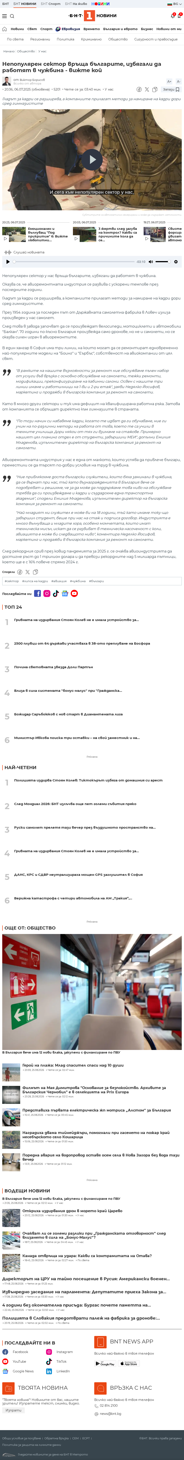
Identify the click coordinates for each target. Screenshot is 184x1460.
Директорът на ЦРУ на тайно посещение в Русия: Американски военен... (86, 1278)
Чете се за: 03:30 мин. (40, 1297)
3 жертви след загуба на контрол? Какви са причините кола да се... (118, 234)
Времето (91, 29)
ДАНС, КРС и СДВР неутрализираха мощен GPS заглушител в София (78, 874)
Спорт (46, 29)
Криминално (91, 39)
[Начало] (4, 28)
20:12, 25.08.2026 (34, 1215)
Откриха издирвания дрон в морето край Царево (72, 1211)
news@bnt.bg (110, 1414)
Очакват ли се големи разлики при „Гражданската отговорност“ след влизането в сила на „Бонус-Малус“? (94, 1235)
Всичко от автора (27, 83)
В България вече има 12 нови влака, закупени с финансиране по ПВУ (61, 1052)
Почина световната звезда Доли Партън (53, 667)
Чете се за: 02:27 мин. (60, 1260)
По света (15, 39)
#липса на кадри (35, 581)
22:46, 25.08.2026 (14, 1310)
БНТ (5, 4)
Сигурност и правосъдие (156, 39)
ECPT (86, 1438)
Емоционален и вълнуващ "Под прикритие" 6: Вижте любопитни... (48, 234)
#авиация (59, 581)
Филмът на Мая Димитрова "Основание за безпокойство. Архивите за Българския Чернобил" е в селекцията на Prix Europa (94, 1090)
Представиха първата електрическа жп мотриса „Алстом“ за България (96, 1110)
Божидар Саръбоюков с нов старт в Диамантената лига (68, 714)
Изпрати (13, 1410)
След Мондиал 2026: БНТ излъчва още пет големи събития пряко (75, 804)
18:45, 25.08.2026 (34, 1260)
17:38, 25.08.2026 (13, 1297)
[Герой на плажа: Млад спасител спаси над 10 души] (11, 1072)
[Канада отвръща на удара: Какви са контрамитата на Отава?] (11, 1263)
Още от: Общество (30, 928)
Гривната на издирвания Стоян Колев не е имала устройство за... (76, 620)
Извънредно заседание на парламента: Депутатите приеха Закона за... (84, 1291)
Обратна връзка (56, 1438)
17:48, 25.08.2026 (13, 1283)
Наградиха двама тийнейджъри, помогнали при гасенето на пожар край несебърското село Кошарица (96, 1135)
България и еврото (120, 29)
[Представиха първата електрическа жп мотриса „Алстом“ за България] (11, 1117)
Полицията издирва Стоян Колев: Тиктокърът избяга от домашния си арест (88, 780)
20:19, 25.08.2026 (13, 1323)
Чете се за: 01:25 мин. (40, 1283)
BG (176, 4)
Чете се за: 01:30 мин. (60, 1215)
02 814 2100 (109, 1405)
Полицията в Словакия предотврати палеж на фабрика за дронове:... (81, 1318)
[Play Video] (92, 160)
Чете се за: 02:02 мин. (40, 1323)
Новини (17, 29)
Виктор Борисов (32, 80)
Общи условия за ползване (21, 1438)
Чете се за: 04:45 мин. (59, 1242)
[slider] (74, 262)
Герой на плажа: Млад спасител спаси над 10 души (73, 1065)
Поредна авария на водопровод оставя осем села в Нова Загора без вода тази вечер (101, 1157)
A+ (169, 82)
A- (178, 82)
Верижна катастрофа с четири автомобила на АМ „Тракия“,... (73, 898)
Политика (65, 39)
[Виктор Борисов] (7, 81)
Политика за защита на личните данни (31, 1445)
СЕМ (75, 1438)
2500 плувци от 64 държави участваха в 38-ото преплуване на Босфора (82, 643)
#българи (96, 581)
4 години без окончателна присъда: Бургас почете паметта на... (76, 1305)
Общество (118, 39)
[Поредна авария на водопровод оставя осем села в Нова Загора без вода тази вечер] (11, 1162)
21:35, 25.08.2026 (13, 1203)
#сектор (12, 581)
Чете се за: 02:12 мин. (40, 1203)
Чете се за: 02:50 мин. (41, 1310)
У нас (42, 51)
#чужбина (78, 581)
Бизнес (147, 29)
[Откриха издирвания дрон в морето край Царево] (11, 1218)
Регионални (40, 39)
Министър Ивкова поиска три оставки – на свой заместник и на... (77, 738)
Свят (32, 29)
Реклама (92, 756)
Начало (9, 51)
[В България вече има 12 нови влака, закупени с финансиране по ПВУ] (92, 992)
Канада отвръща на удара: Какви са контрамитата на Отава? (87, 1256)
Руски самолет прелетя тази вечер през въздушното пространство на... (85, 827)
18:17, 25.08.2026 (34, 1242)
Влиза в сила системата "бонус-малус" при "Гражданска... (68, 690)
